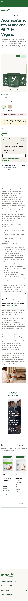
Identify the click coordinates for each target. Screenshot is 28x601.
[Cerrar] (25, 294)
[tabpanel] (14, 416)
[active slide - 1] (10, 89)
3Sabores (6, 490)
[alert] (14, 114)
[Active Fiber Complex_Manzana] (7, 476)
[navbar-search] (18, 10)
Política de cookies (12, 305)
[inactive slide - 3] (17, 89)
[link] (26, 10)
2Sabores (19, 499)
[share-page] (23, 56)
